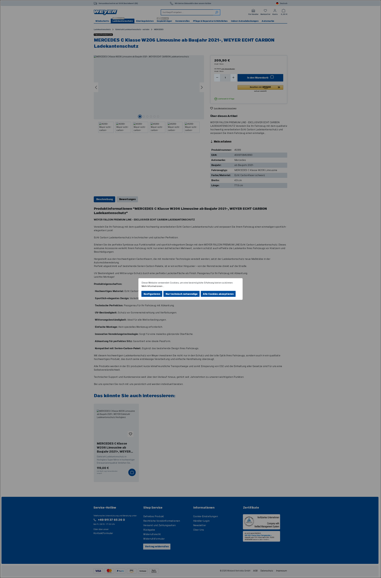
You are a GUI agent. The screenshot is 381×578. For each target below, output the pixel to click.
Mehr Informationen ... (152, 286)
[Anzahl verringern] (217, 77)
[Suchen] (216, 12)
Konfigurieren (151, 294)
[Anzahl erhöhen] (233, 77)
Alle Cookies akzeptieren (218, 294)
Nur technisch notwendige (181, 294)
